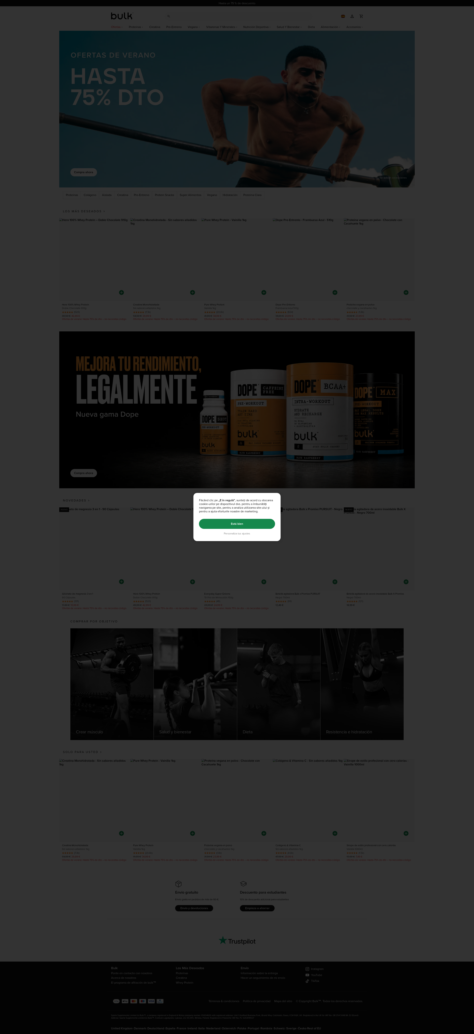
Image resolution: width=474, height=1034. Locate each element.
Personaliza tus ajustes (237, 534)
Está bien (237, 524)
